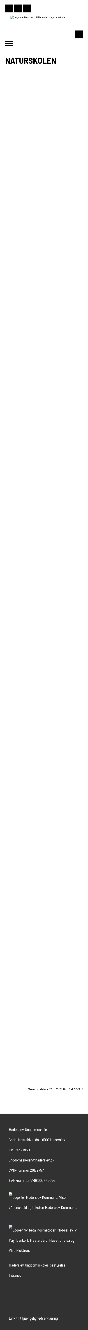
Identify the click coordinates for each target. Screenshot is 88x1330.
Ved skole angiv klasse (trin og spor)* (35, 922)
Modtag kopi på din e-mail (30, 1062)
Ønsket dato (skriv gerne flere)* (31, 984)
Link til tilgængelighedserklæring (33, 1318)
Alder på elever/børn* (23, 969)
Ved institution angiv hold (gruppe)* (33, 938)
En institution (25, 902)
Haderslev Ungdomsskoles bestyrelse (37, 1264)
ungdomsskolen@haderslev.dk (31, 1159)
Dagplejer (22, 907)
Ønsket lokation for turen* (27, 1002)
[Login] (27, 8)
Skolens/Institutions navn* (27, 859)
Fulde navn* (16, 813)
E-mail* (13, 844)
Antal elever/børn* (21, 953)
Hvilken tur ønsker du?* (25, 798)
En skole (21, 897)
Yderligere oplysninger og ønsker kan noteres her (43, 1017)
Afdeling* (14, 874)
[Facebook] (18, 8)
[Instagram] (9, 8)
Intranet (15, 1275)
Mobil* (12, 828)
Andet (19, 912)
